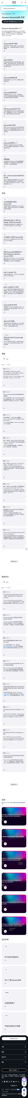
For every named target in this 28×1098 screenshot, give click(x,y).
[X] (2, 1082)
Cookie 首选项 (5, 1091)
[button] (9, 8)
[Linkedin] (6, 1082)
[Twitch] (11, 1082)
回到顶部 (13, 1085)
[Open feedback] (26, 549)
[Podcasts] (16, 1082)
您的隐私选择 (14, 1089)
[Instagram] (9, 1082)
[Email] (18, 1082)
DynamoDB (6, 693)
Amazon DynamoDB (6, 13)
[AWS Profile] (25, 2)
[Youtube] (13, 1082)
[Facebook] (4, 1082)
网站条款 (7, 1089)
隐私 (3, 1089)
